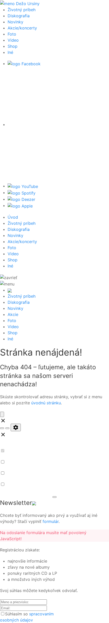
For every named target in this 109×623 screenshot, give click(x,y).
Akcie (13, 314)
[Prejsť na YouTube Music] (23, 185)
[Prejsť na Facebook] (24, 63)
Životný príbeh (21, 9)
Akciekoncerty (22, 27)
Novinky (15, 21)
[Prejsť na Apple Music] (20, 205)
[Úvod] (20, 3)
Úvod (13, 217)
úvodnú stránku (46, 402)
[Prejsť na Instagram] (58, 124)
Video (13, 40)
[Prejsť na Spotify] (21, 192)
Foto (12, 34)
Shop (12, 46)
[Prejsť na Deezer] (21, 199)
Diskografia (19, 15)
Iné (10, 52)
